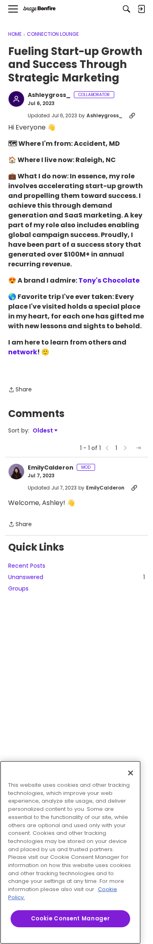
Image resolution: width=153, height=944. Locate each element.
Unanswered (76, 577)
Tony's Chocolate (109, 280)
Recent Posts (26, 566)
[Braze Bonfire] (39, 9)
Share (20, 390)
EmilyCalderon (50, 468)
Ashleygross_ (49, 95)
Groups (18, 588)
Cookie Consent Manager (70, 918)
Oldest (43, 430)
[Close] (131, 773)
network (22, 352)
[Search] (126, 9)
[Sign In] (141, 9)
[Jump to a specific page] (138, 447)
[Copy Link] (132, 115)
